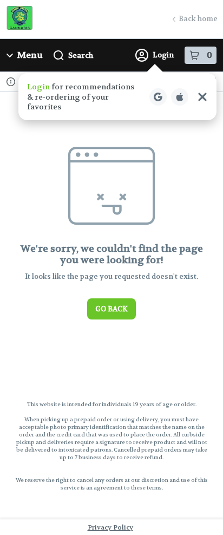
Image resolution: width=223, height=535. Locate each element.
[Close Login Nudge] (202, 97)
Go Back (111, 309)
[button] (117, 96)
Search (80, 55)
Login (163, 55)
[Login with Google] (158, 97)
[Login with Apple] (179, 97)
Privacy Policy (110, 527)
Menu (30, 55)
